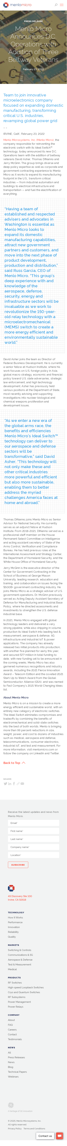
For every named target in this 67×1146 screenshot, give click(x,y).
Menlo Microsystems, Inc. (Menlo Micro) (28, 139)
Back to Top (11, 763)
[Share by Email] (22, 783)
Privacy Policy (15, 1128)
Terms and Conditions (34, 1128)
